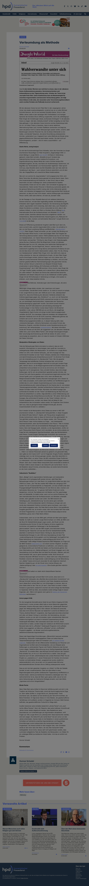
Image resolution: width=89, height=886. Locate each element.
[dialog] (44, 443)
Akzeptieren (54, 445)
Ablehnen (45, 445)
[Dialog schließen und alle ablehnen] (58, 439)
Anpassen (34, 445)
